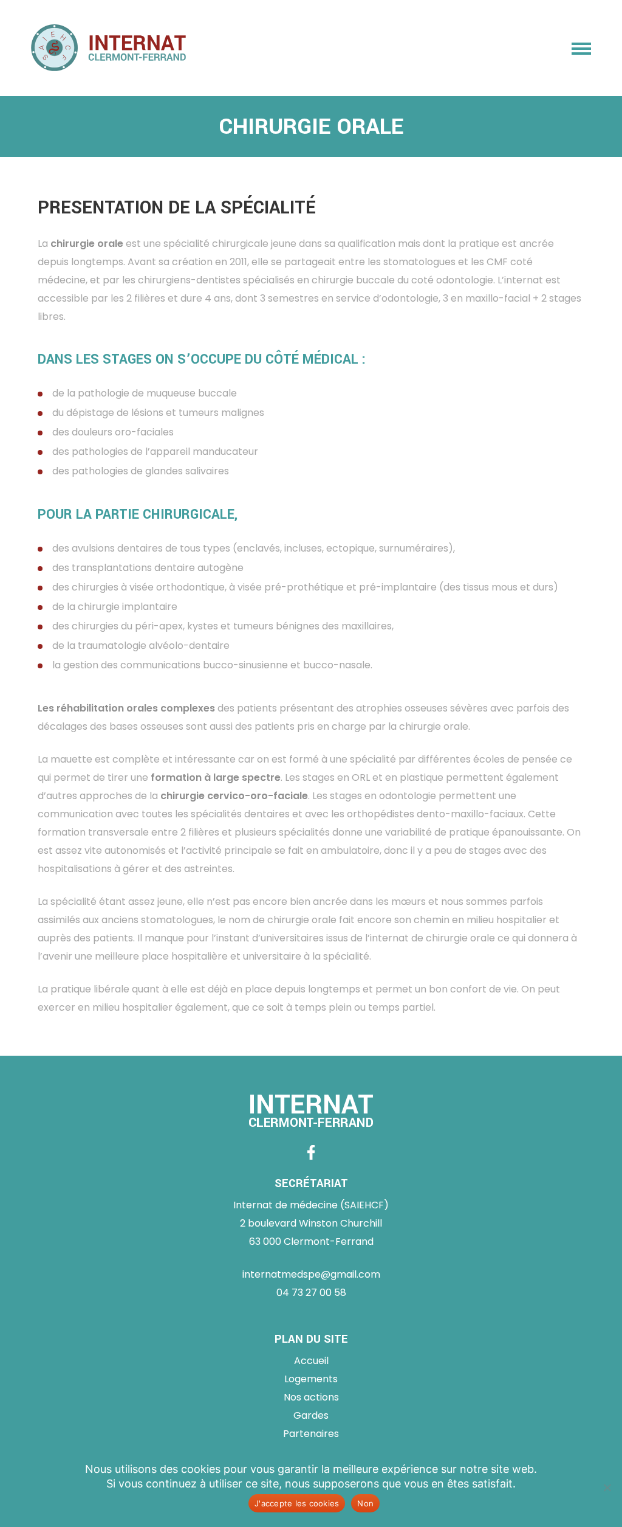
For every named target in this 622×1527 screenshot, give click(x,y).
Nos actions (311, 1397)
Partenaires (311, 1434)
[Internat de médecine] (108, 48)
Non (365, 1503)
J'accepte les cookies (297, 1503)
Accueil (311, 1361)
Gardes (311, 1415)
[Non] (607, 1487)
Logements (311, 1379)
